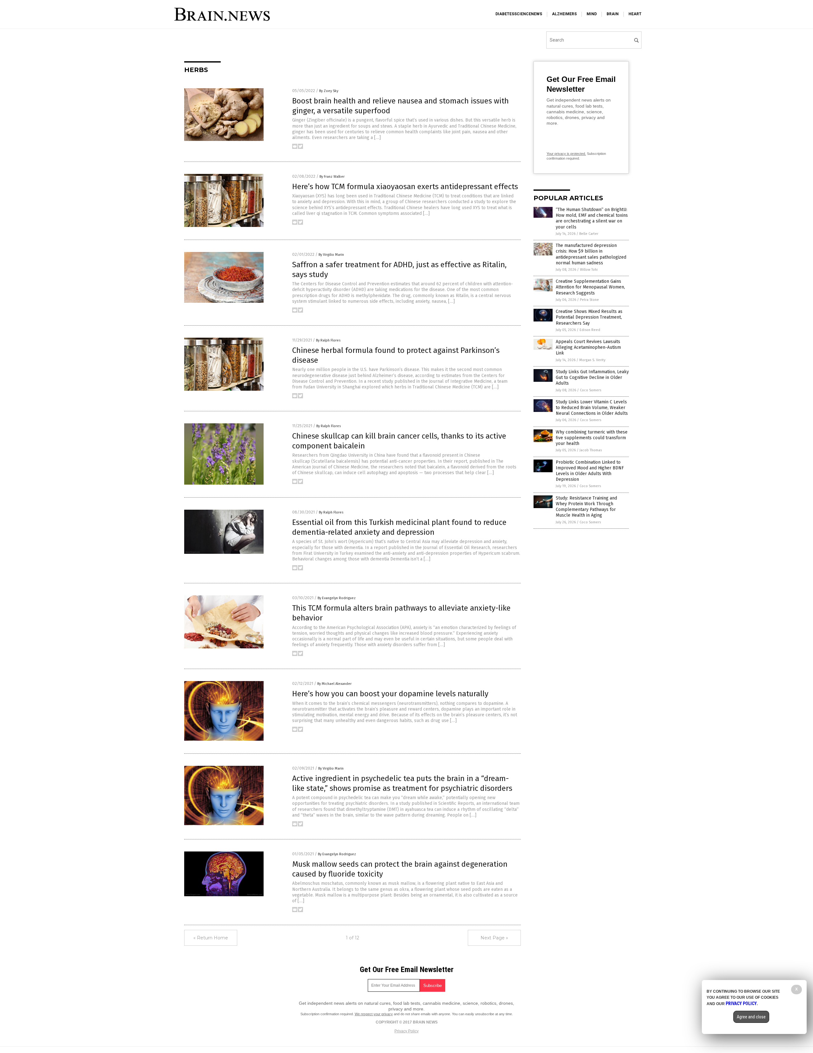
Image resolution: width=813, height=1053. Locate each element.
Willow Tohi (589, 270)
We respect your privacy (374, 1014)
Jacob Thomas (591, 450)
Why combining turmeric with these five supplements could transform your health (592, 437)
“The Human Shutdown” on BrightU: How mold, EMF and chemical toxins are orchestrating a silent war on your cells (592, 218)
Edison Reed (590, 330)
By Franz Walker (332, 177)
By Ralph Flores (328, 340)
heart (635, 14)
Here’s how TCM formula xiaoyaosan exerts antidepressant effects (405, 186)
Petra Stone (589, 300)
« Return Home (210, 938)
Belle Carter (588, 234)
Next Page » (494, 938)
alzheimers (564, 14)
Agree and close (751, 1016)
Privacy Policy (406, 1031)
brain (613, 14)
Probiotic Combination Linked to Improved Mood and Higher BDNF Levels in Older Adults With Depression (590, 471)
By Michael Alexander (334, 684)
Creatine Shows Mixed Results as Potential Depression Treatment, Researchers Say (589, 317)
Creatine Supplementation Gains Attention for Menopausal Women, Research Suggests (590, 287)
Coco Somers (590, 390)
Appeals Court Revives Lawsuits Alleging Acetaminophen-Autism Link (588, 347)
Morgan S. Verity (592, 360)
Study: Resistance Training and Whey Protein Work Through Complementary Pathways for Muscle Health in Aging (586, 506)
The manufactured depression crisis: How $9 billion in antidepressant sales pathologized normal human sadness (591, 254)
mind (592, 14)
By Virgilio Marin (331, 255)
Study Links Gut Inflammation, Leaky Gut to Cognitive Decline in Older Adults (592, 377)
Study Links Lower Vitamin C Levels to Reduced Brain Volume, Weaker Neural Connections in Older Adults (592, 407)
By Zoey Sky (328, 91)
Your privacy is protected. (566, 154)
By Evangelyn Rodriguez (337, 598)
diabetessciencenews (518, 14)
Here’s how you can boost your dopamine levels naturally (390, 693)
